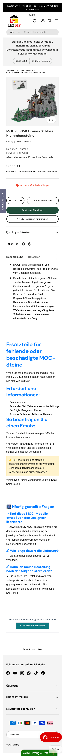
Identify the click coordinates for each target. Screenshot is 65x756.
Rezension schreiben (34, 626)
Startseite (10, 70)
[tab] (14, 257)
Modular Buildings (25, 70)
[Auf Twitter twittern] (17, 244)
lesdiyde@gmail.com (18, 437)
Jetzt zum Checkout (32, 210)
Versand (22, 171)
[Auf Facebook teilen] (23, 244)
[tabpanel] (32, 291)
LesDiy (9, 141)
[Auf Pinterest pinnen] (30, 244)
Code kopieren (42, 61)
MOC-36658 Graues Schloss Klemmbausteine (26, 72)
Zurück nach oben (32, 649)
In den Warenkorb (42, 200)
